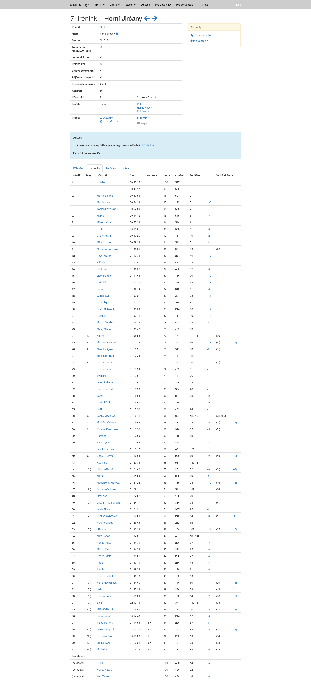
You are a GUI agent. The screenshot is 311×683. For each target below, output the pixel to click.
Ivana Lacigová (105, 629)
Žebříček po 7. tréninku (119, 168)
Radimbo (102, 462)
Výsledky (95, 168)
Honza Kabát (104, 369)
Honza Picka (104, 542)
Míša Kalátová (105, 609)
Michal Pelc (103, 549)
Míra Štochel (104, 242)
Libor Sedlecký (105, 382)
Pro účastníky (163, 4)
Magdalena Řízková (108, 482)
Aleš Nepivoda (105, 522)
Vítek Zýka (103, 442)
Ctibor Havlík (104, 235)
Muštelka (102, 649)
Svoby (100, 229)
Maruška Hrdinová (107, 249)
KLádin (101, 182)
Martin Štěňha (105, 195)
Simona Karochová (107, 429)
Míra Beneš (103, 536)
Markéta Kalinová (107, 422)
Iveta (99, 589)
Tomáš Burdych (106, 355)
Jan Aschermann (106, 449)
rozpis (143, 118)
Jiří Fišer (102, 269)
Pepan (100, 562)
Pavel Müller (104, 255)
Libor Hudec (104, 275)
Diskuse (145, 4)
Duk (99, 189)
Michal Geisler (105, 322)
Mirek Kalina (104, 222)
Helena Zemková (106, 596)
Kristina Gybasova (107, 516)
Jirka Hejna (103, 302)
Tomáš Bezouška (106, 209)
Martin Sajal (103, 202)
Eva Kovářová (105, 636)
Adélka (101, 335)
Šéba (100, 289)
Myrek (100, 215)
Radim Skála (104, 556)
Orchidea (102, 496)
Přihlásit (236, 4)
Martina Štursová (106, 342)
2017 (102, 27)
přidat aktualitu (202, 35)
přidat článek (200, 40)
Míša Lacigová (105, 349)
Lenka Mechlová (106, 416)
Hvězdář (101, 282)
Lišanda (101, 529)
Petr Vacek (143, 111)
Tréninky (100, 4)
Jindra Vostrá (104, 362)
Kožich (100, 409)
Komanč (101, 436)
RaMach (101, 315)
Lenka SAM (103, 642)
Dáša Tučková (105, 456)
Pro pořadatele (185, 4)
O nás (204, 4)
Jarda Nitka (103, 509)
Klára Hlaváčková (107, 582)
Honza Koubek (105, 576)
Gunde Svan (104, 295)
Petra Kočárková (106, 489)
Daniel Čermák (105, 389)
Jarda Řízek (104, 402)
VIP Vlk (101, 262)
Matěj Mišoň (104, 329)
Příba (140, 104)
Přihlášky (78, 168)
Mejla (100, 476)
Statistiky (130, 4)
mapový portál (110, 121)
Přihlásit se (148, 145)
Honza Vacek (144, 107)
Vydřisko (102, 375)
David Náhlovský (106, 309)
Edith (100, 602)
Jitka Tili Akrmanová (108, 502)
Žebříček (115, 4)
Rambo (101, 569)
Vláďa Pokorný (105, 622)
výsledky (107, 118)
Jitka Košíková (105, 469)
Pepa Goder (104, 616)
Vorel (100, 395)
